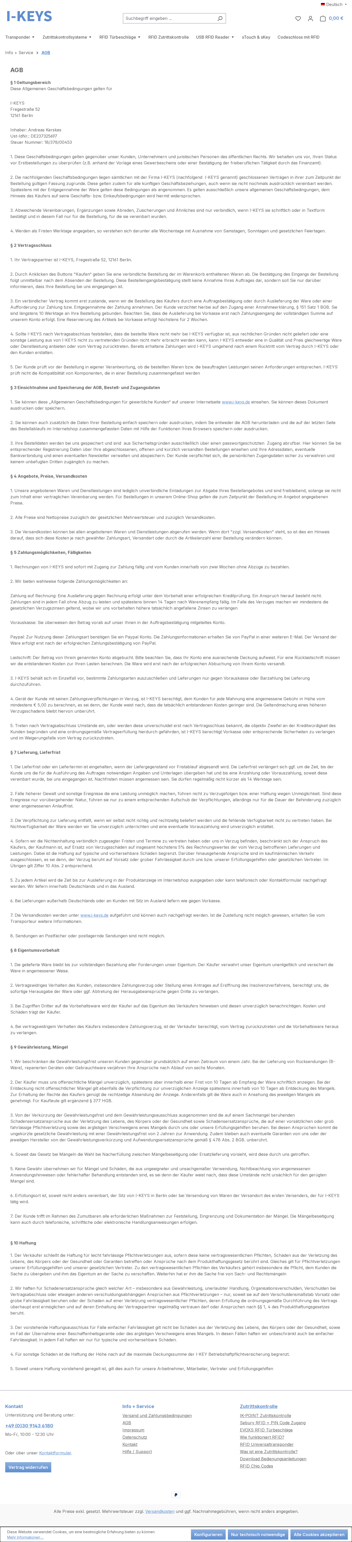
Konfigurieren (208, 1534)
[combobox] (168, 18)
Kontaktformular (55, 1452)
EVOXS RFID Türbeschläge (266, 1430)
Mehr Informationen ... (25, 1537)
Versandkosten (159, 1511)
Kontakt (129, 1444)
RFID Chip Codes (256, 1466)
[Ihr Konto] (310, 18)
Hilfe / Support (137, 1451)
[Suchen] (220, 18)
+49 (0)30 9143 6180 (29, 1425)
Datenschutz (134, 1437)
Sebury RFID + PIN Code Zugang (273, 1422)
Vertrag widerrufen (28, 1467)
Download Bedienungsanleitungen (273, 1458)
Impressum (133, 1430)
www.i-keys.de (94, 915)
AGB (126, 1422)
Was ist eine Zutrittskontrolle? (269, 1451)
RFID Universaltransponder (267, 1444)
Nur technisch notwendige (258, 1534)
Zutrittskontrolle (259, 1406)
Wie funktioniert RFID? (262, 1437)
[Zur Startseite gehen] (31, 17)
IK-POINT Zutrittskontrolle (265, 1415)
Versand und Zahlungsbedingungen (157, 1415)
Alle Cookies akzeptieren (319, 1534)
